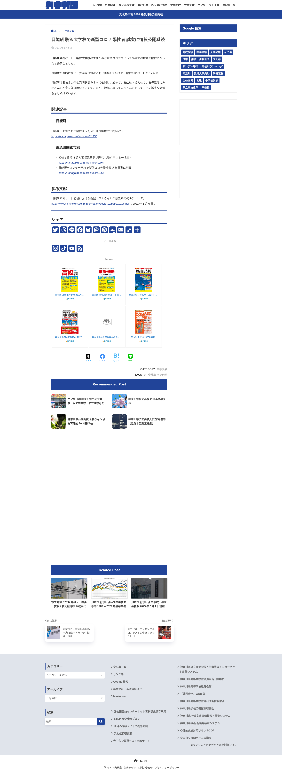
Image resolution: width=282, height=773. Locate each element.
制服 (199, 80)
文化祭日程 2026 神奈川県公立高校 (141, 14)
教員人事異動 (202, 73)
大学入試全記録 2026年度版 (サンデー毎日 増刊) (143, 337)
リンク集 (214, 5)
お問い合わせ (145, 767)
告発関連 (110, 5)
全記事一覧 (229, 5)
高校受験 (188, 52)
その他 (163, 374)
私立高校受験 (159, 5)
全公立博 (188, 80)
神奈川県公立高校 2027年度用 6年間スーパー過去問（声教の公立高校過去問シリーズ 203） (143, 295)
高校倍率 (143, 5)
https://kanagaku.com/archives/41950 (74, 136)
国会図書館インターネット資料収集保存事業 (139, 711)
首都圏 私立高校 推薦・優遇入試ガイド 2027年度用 (106, 295)
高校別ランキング (212, 66)
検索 (99, 5)
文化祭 (202, 5)
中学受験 (175, 5)
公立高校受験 (126, 5)
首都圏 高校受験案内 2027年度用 (70, 295)
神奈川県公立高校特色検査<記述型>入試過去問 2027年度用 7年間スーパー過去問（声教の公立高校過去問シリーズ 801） (106, 337)
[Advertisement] (109, 458)
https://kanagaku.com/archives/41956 (81, 172)
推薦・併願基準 (200, 59)
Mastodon (119, 696)
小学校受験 (211, 80)
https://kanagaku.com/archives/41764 (81, 162)
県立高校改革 (190, 87)
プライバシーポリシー (167, 767)
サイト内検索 (114, 767)
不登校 (206, 87)
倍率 (185, 59)
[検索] (101, 721)
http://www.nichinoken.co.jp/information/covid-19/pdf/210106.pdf (90, 203)
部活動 (186, 73)
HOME (143, 761)
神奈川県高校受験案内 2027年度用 (70, 337)
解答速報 (218, 73)
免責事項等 (130, 767)
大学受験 (189, 5)
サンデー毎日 (190, 66)
